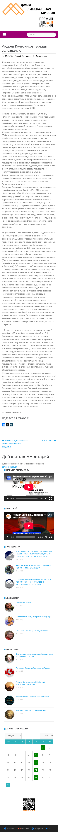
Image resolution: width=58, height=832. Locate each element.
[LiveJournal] (11, 424)
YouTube (25, 828)
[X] (7, 424)
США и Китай (47, 440)
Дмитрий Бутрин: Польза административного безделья (15, 443)
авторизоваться (9, 466)
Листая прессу (41, 56)
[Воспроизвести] (7, 498)
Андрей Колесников (23, 56)
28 (36, 777)
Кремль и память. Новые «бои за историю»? (33, 696)
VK (49, 828)
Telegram (38, 828)
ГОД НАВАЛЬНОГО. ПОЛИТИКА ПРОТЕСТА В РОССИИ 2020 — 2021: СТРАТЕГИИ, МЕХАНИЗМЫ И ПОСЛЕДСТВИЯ (33, 582)
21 (36, 770)
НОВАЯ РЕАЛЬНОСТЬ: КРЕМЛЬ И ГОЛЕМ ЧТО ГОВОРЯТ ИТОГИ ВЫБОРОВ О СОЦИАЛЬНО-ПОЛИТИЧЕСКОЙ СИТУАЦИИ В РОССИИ (34, 554)
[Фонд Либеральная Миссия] (29, 8)
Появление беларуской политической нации (33, 668)
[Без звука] (46, 498)
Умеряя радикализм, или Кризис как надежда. (33, 617)
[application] (29, 487)
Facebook (11, 828)
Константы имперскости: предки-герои (31, 710)
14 (36, 762)
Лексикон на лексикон (24, 603)
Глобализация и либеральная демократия (32, 631)
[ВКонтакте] (3, 424)
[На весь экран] (50, 498)
